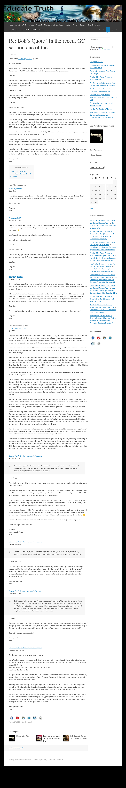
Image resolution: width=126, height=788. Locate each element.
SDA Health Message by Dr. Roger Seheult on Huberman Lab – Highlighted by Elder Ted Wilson (102, 115)
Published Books (38, 30)
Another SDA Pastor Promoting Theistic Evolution (101, 78)
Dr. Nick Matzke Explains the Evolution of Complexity (103, 225)
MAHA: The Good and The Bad (101, 109)
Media (68, 25)
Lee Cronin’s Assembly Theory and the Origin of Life (52, 738)
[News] (108, 29)
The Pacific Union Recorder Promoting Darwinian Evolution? (101, 90)
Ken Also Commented (18, 171)
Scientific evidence (94, 25)
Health (27, 30)
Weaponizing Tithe (22, 736)
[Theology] (104, 29)
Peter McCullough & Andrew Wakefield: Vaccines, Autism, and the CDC (103, 97)
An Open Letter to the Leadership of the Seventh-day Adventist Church (103, 84)
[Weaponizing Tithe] (96, 136)
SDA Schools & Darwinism (53, 25)
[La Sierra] (112, 29)
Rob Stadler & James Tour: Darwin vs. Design (78, 737)
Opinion (75, 25)
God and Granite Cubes (17, 328)
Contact (39, 25)
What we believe (28, 25)
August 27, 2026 (14, 722)
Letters (82, 25)
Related (13, 176)
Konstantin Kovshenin (55, 759)
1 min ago (13, 54)
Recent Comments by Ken (22, 174)
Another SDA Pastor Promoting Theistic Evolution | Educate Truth (102, 232)
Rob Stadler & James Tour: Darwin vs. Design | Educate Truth (102, 221)
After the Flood (95, 301)
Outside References (16, 30)
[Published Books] (116, 29)
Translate (107, 49)
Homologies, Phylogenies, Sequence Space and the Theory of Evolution (103, 248)
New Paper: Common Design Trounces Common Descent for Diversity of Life (103, 279)
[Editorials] (99, 29)
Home (11, 25)
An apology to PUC (25, 58)
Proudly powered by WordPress (20, 759)
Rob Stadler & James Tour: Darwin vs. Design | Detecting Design (102, 265)
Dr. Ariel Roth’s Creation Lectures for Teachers (25, 456)
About (18, 25)
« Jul (92, 208)
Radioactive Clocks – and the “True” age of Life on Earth (103, 310)
